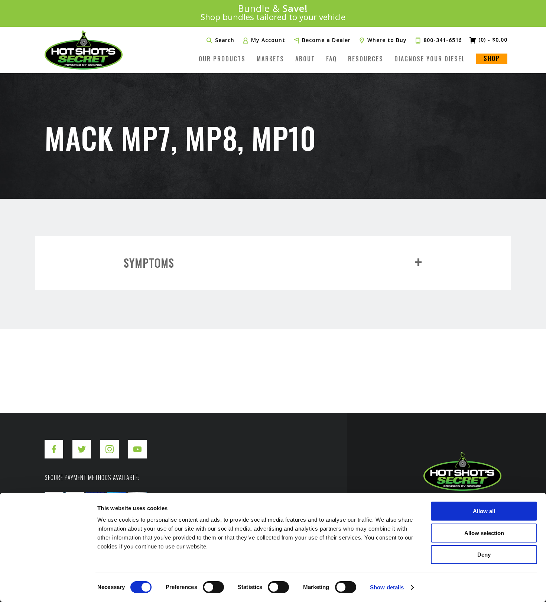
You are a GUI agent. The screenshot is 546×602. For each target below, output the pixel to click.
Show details (387, 587)
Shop (492, 58)
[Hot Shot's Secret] (84, 50)
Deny (484, 554)
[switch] (213, 587)
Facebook (54, 443)
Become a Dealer (326, 40)
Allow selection (484, 533)
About (305, 59)
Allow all (484, 511)
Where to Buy (387, 40)
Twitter (81, 443)
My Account (268, 40)
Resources (365, 59)
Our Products (222, 59)
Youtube (137, 443)
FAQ (331, 59)
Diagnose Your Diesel (429, 59)
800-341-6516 (442, 40)
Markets (270, 59)
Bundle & (273, 13)
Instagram (109, 443)
